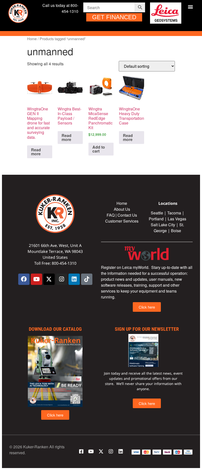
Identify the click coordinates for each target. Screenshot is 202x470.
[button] (190, 6)
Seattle (157, 213)
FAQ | (112, 215)
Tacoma (174, 213)
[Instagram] (61, 279)
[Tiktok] (86, 279)
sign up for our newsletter (147, 329)
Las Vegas (177, 219)
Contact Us (127, 215)
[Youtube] (36, 279)
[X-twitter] (49, 279)
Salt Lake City (163, 224)
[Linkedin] (74, 279)
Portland (156, 219)
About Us (122, 209)
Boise (176, 230)
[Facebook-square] (81, 451)
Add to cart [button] (98, 149)
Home (32, 38)
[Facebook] (24, 279)
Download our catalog (55, 329)
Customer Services (121, 221)
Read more (36, 152)
